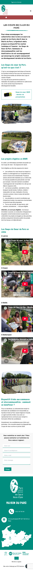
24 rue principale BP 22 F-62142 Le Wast (19, 520)
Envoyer (8, 469)
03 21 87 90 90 (17, 2)
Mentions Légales (16, 561)
